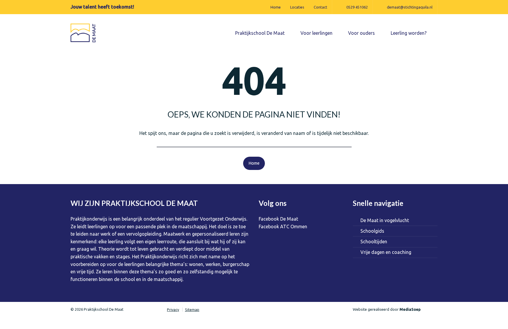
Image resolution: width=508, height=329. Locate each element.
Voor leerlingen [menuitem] (317, 33)
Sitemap (192, 309)
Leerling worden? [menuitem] (409, 33)
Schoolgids (372, 231)
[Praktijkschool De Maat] (83, 32)
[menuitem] (352, 7)
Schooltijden (373, 241)
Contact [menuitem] (320, 7)
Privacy (173, 309)
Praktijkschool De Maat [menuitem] (260, 33)
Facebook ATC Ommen (283, 226)
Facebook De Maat (278, 218)
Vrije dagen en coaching (385, 252)
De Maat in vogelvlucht (384, 220)
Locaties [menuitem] (297, 7)
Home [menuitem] (275, 7)
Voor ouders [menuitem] (362, 33)
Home (254, 163)
